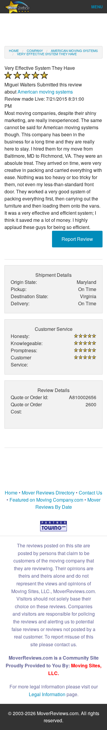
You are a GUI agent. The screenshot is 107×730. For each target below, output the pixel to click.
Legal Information (47, 694)
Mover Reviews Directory (48, 492)
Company (35, 50)
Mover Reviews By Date (68, 503)
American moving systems (74, 50)
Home (14, 50)
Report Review (77, 239)
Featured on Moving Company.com (46, 499)
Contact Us (90, 492)
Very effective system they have (47, 53)
